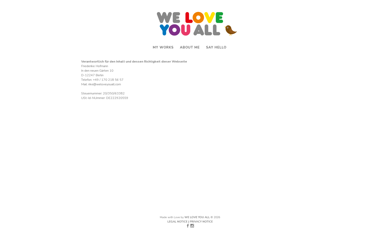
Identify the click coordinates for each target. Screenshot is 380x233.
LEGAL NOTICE (177, 221)
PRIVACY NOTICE (201, 221)
